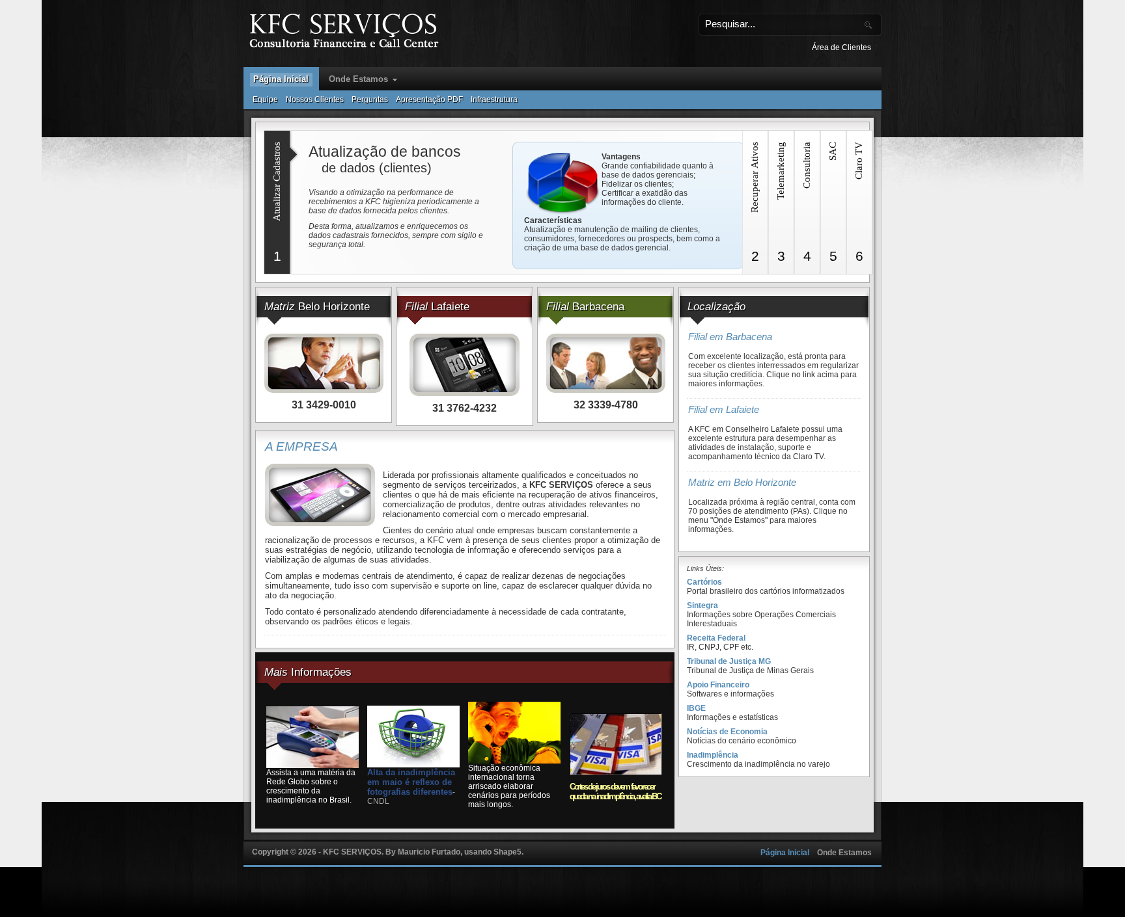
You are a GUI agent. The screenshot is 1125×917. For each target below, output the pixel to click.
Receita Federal (716, 638)
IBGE (696, 708)
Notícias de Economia (727, 731)
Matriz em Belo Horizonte (742, 482)
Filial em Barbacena (730, 337)
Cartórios (704, 582)
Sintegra (702, 605)
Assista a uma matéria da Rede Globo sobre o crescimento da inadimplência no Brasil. (310, 786)
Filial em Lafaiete (723, 410)
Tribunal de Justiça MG (729, 661)
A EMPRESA (301, 446)
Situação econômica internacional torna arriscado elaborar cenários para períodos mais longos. (509, 786)
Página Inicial (281, 79)
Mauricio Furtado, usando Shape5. (460, 852)
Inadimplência (712, 755)
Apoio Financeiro (718, 684)
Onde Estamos (358, 79)
